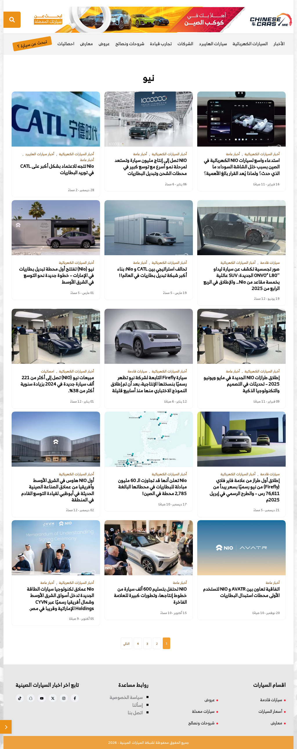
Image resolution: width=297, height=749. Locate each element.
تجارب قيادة (161, 44)
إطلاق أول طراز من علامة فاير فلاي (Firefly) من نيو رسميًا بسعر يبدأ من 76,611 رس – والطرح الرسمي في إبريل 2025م (245, 490)
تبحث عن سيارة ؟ (32, 43)
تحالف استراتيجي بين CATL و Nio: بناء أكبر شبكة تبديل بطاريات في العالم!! (152, 272)
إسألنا (137, 705)
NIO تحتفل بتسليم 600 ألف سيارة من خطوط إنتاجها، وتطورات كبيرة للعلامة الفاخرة (150, 595)
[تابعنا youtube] (42, 698)
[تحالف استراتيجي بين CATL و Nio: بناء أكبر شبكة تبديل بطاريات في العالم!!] (148, 227)
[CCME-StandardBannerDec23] (139, 19)
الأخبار (279, 44)
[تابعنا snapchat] (31, 698)
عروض (104, 44)
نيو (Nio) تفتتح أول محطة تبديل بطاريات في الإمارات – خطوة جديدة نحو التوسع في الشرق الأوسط (56, 275)
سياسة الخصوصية (126, 697)
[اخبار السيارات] (266, 20)
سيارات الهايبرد (213, 44)
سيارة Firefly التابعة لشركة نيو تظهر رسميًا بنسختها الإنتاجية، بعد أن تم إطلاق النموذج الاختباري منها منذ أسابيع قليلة (149, 383)
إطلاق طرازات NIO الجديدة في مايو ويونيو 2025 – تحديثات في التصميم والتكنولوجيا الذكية (242, 383)
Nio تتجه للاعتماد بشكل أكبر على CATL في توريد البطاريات (57, 169)
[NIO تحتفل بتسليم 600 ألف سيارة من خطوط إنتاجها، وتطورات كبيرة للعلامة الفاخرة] (148, 547)
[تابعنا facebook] (75, 698)
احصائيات (65, 44)
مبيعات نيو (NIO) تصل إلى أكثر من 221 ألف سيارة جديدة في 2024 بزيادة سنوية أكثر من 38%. (57, 383)
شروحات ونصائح (129, 44)
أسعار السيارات (270, 711)
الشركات (185, 44)
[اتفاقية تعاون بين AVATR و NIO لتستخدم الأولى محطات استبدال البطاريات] (241, 547)
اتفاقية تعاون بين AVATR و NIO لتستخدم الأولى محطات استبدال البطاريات (241, 592)
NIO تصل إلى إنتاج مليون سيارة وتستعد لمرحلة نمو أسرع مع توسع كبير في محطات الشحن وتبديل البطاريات (151, 166)
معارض (86, 44)
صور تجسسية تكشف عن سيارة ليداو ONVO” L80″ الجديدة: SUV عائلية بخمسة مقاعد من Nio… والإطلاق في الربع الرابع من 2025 (242, 279)
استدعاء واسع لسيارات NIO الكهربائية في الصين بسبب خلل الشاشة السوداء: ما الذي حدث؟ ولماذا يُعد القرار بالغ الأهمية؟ (242, 166)
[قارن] (6, 727)
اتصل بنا (135, 712)
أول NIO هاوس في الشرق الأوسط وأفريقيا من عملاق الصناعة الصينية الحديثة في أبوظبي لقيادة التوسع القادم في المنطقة (57, 490)
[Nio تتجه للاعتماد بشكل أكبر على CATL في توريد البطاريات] (56, 119)
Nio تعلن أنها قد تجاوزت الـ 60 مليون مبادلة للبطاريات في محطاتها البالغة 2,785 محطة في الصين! (152, 486)
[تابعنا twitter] (53, 698)
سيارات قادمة (271, 699)
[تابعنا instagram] (64, 698)
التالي (126, 643)
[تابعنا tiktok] (20, 698)
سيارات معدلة (203, 711)
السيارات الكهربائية (250, 44)
